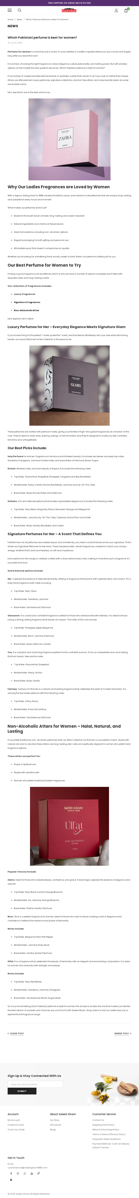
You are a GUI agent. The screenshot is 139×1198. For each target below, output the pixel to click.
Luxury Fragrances (24, 294)
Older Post (17, 1033)
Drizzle (11, 468)
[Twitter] (39, 1173)
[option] (69, 3)
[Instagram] (18, 1173)
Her (10, 578)
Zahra (11, 879)
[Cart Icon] (126, 10)
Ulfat (10, 961)
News (19, 19)
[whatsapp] (25, 1173)
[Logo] (69, 10)
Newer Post (121, 1033)
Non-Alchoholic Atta (26, 310)
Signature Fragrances (27, 302)
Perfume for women (19, 51)
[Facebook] (11, 1173)
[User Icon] (116, 10)
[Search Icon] (19, 10)
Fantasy (12, 689)
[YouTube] (32, 1173)
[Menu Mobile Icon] (10, 10)
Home (10, 19)
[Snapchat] (11, 1180)
